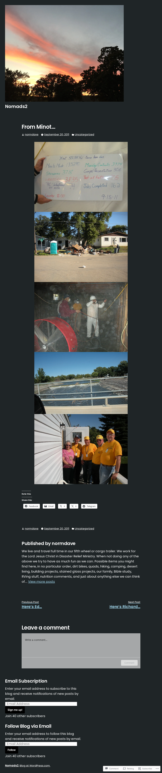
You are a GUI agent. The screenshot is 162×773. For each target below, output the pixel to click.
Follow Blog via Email (28, 726)
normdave (31, 134)
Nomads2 (16, 106)
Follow (12, 749)
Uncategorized (84, 134)
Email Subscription (26, 681)
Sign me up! (15, 709)
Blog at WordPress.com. (35, 765)
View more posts (41, 581)
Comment (129, 662)
